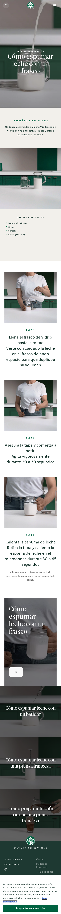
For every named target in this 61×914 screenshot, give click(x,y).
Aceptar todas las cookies (30, 908)
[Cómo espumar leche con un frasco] (16, 672)
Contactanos (11, 864)
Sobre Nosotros (13, 860)
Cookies (40, 859)
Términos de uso (44, 872)
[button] (6, 5)
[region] (30, 894)
